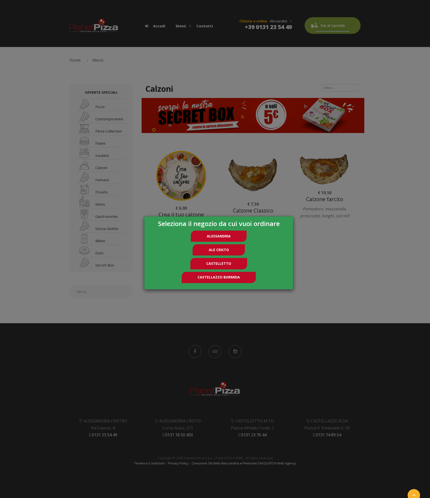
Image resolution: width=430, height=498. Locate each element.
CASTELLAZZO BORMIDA (219, 277)
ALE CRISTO (219, 249)
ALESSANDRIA (219, 236)
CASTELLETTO (218, 263)
